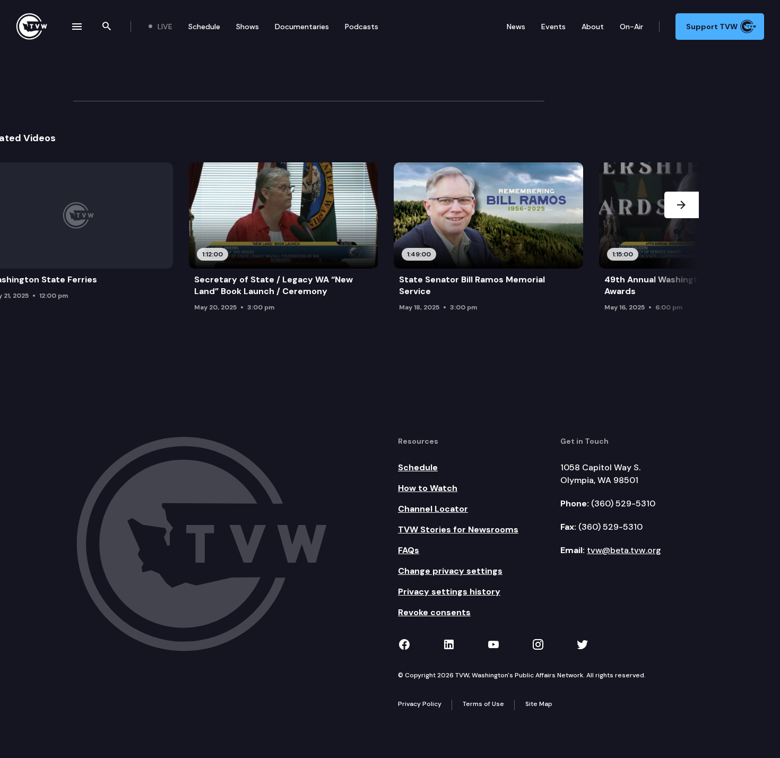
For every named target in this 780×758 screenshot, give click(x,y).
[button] (681, 240)
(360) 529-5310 (623, 503)
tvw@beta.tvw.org (624, 550)
